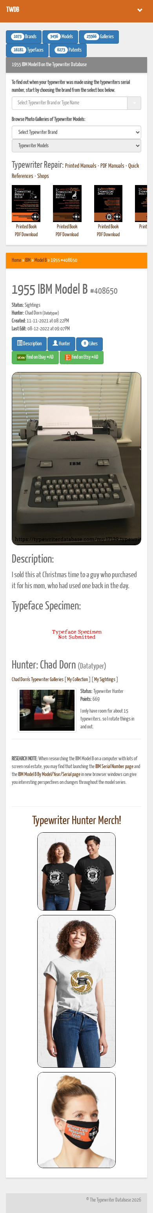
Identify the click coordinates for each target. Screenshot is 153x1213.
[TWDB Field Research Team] (76, 1120)
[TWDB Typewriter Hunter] (76, 871)
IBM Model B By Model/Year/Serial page (49, 774)
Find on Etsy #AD (84, 357)
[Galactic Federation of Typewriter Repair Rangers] (76, 991)
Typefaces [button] (29, 50)
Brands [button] (25, 37)
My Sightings (104, 679)
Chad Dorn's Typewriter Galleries (38, 679)
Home (16, 260)
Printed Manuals (81, 166)
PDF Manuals (112, 166)
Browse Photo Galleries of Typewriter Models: (49, 119)
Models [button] (61, 37)
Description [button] (32, 343)
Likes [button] (91, 343)
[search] (76, 132)
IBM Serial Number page (114, 766)
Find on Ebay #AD (40, 357)
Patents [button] (69, 50)
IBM (28, 260)
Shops (43, 176)
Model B (41, 260)
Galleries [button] (100, 37)
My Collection (77, 679)
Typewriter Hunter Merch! (76, 820)
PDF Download (26, 234)
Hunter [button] (64, 343)
